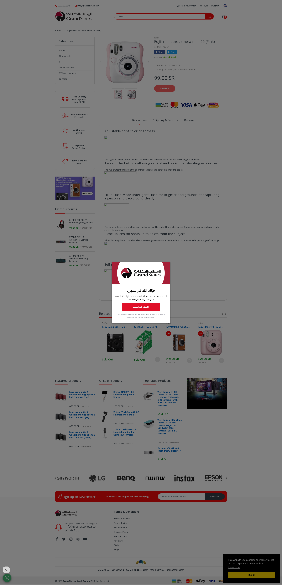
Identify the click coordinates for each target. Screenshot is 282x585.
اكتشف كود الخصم (141, 306)
